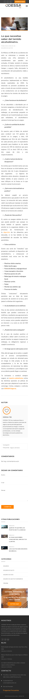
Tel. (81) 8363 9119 (8, 680)
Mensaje (3, 490)
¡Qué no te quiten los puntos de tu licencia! (17, 529)
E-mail (2, 482)
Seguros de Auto (8, 570)
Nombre (3, 475)
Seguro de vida (8, 574)
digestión (6, 232)
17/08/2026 (9, 659)
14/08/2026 (9, 667)
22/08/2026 (9, 651)
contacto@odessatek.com (9, 682)
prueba (5, 583)
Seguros (6, 566)
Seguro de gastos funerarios (13, 579)
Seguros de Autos (7, 48)
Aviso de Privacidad (8, 686)
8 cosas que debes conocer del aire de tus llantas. (18, 539)
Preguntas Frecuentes (11, 690)
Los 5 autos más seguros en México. (18, 550)
